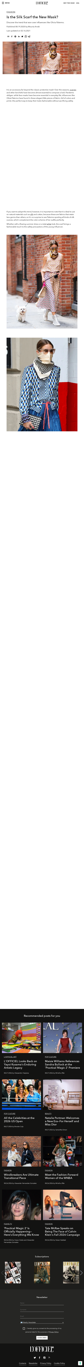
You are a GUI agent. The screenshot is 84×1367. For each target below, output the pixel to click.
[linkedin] (19, 37)
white (49, 224)
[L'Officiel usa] (42, 3)
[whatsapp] (26, 37)
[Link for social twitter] (35, 1358)
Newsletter (33, 1363)
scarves (73, 90)
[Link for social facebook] (39, 1358)
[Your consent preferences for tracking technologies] (80, 1363)
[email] (8, 37)
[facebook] (12, 37)
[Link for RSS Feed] (49, 1358)
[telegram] (29, 37)
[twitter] (22, 37)
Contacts (22, 1363)
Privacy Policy (54, 1332)
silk (31, 214)
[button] (81, 1273)
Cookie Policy (59, 1363)
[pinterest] (15, 37)
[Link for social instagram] (44, 1358)
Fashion (11, 12)
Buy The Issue (69, 3)
